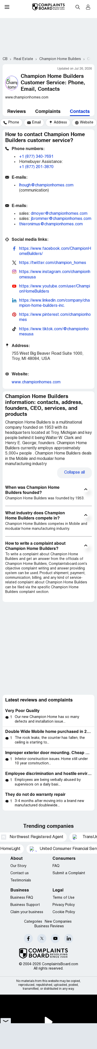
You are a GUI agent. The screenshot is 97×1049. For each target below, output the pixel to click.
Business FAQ (21, 897)
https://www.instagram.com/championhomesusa (54, 274)
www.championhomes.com (36, 382)
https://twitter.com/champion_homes (52, 263)
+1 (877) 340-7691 (36, 157)
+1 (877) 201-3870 (36, 167)
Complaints (48, 111)
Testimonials (20, 880)
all (74, 472)
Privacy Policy (64, 905)
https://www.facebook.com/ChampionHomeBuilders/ (55, 251)
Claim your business (26, 912)
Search (77, 7)
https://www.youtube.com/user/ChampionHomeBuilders (54, 289)
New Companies (58, 921)
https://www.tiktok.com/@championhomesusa (54, 331)
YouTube (55, 938)
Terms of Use (63, 897)
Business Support (25, 905)
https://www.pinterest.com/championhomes (55, 317)
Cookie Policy (64, 912)
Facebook (28, 938)
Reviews (16, 111)
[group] (11, 123)
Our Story (18, 866)
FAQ (56, 866)
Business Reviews (49, 926)
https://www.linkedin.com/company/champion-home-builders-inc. (54, 303)
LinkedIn (68, 938)
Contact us (19, 873)
